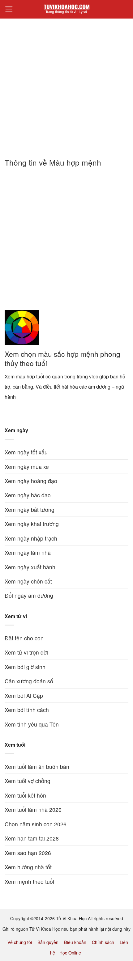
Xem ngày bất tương (29, 509)
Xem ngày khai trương (32, 524)
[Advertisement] (66, 84)
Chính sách (103, 942)
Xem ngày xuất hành (30, 567)
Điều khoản (75, 942)
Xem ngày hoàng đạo (31, 481)
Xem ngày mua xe (27, 466)
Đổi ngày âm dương (29, 595)
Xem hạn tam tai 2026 (32, 838)
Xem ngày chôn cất (28, 581)
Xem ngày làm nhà (28, 552)
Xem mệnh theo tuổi (29, 881)
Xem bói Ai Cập (24, 695)
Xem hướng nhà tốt (28, 867)
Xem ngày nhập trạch (31, 538)
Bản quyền (47, 942)
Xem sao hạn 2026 (28, 853)
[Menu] (9, 9)
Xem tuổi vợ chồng (27, 781)
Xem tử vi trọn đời (26, 652)
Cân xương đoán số (29, 681)
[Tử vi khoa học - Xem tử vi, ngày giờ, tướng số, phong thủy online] (66, 9)
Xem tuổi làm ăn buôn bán (37, 766)
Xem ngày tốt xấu (26, 452)
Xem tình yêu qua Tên (32, 724)
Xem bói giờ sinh (25, 667)
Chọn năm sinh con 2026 (35, 824)
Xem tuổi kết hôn (25, 795)
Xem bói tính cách (27, 710)
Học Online (70, 953)
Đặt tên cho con (24, 638)
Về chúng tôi (19, 942)
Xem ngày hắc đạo (28, 495)
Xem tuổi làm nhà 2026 (33, 809)
